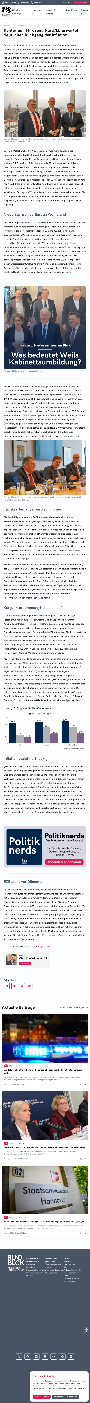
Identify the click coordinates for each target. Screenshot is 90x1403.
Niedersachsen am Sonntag (71, 1274)
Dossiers (84, 12)
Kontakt (48, 1267)
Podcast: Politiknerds (72, 1270)
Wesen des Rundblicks (54, 1270)
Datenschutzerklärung (41, 1391)
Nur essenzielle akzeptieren (65, 1396)
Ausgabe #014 (44, 946)
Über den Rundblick (53, 1264)
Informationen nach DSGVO (34, 1274)
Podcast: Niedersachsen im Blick (71, 1264)
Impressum (30, 1264)
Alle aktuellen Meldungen (72, 1007)
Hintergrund (37, 12)
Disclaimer (30, 1267)
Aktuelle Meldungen (17, 12)
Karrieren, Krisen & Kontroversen (71, 1280)
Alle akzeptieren (42, 1396)
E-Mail (27, 963)
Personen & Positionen (50, 12)
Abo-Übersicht (51, 1273)
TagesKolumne (71, 12)
